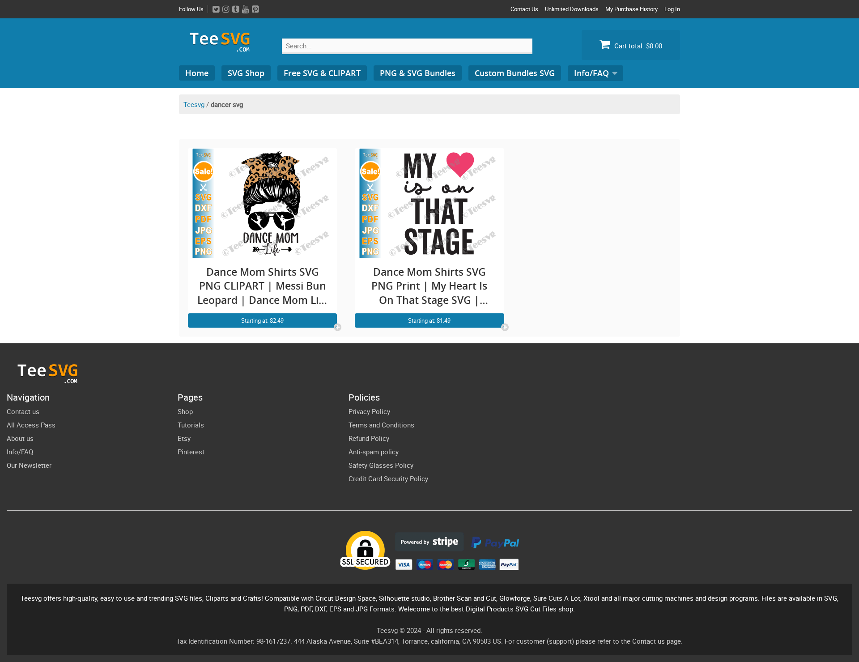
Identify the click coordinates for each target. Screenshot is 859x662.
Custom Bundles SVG (515, 73)
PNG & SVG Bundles (417, 73)
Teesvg (193, 104)
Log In (672, 9)
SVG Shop (246, 73)
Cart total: (637, 45)
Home (196, 73)
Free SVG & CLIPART (322, 73)
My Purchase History (631, 9)
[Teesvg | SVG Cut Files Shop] (223, 48)
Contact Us (524, 9)
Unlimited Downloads (572, 9)
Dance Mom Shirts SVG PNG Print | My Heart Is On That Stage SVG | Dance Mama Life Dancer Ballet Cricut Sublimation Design (429, 286)
